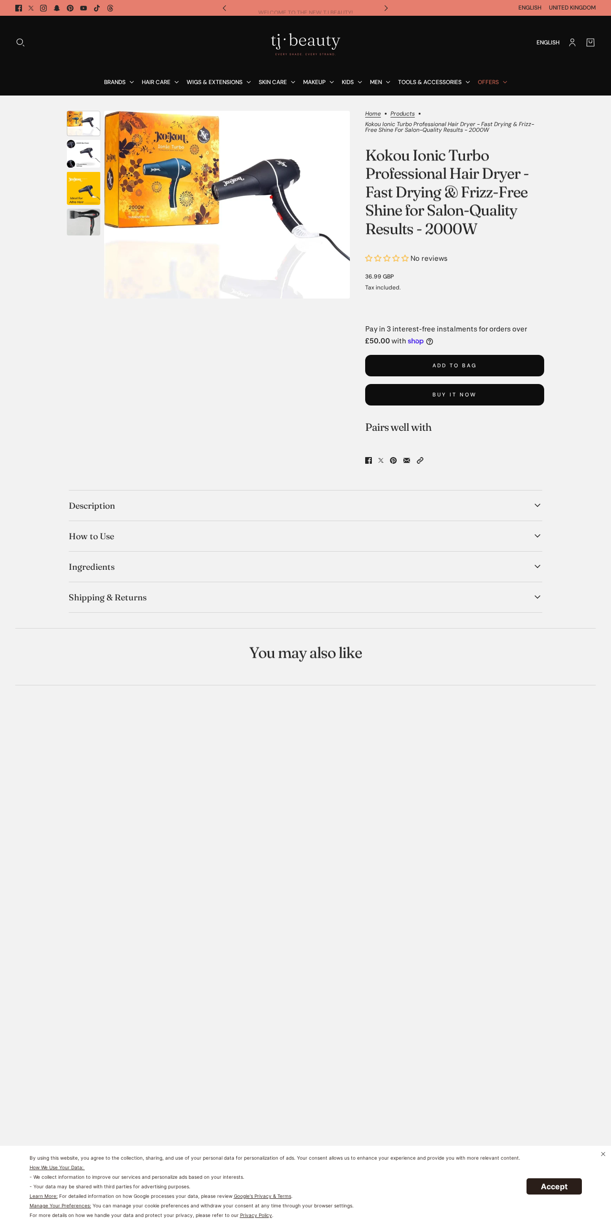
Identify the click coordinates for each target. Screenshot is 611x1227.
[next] (386, 7)
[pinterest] (70, 8)
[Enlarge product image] (227, 205)
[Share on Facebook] (368, 460)
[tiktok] (97, 8)
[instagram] (43, 8)
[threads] (110, 8)
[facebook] (18, 8)
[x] (31, 8)
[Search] (20, 42)
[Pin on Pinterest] (393, 460)
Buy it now (454, 394)
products (402, 114)
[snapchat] (57, 8)
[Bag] (590, 42)
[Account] (572, 42)
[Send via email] (406, 460)
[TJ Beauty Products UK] (305, 42)
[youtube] (83, 8)
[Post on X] (381, 460)
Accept (554, 1186)
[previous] (224, 7)
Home (373, 114)
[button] (420, 460)
